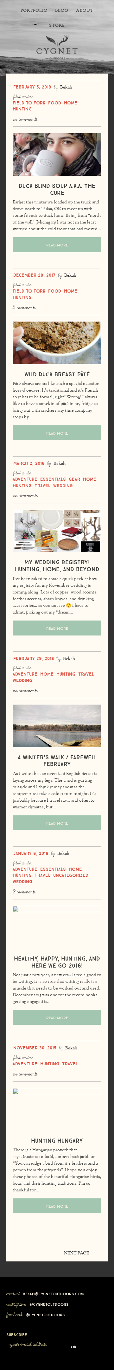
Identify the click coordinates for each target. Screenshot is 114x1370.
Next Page (77, 1253)
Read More (57, 244)
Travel (42, 485)
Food (54, 102)
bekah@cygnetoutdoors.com (53, 1293)
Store (57, 26)
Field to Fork (29, 102)
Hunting (22, 108)
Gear (74, 478)
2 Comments (24, 307)
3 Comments (24, 892)
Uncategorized (70, 874)
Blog (61, 11)
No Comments (25, 119)
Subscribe (16, 1334)
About (84, 11)
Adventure (25, 478)
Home (70, 102)
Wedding (63, 485)
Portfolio (34, 11)
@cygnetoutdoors (49, 1304)
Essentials (53, 478)
